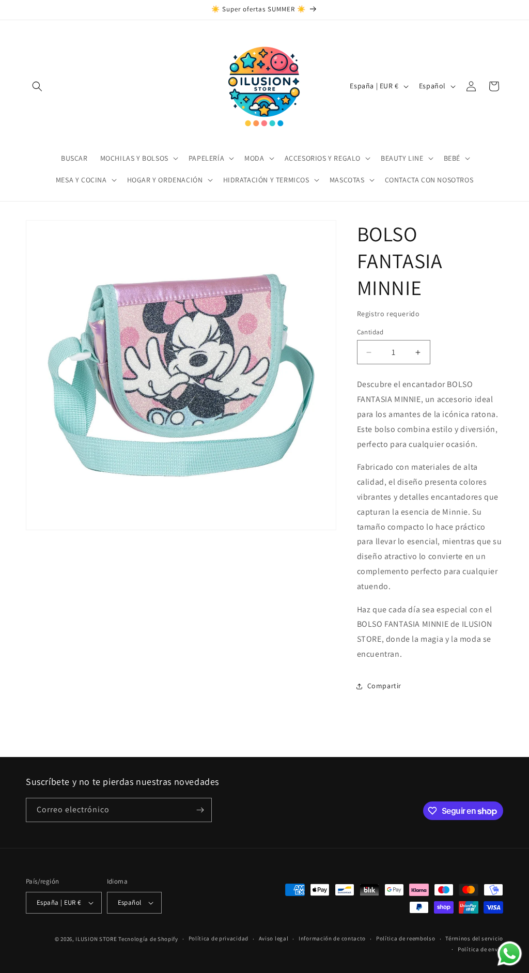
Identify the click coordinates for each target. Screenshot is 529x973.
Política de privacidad (218, 938)
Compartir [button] (384, 685)
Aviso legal (274, 938)
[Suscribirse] (200, 810)
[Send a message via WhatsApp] (509, 953)
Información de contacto (332, 938)
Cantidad (370, 332)
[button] (37, 86)
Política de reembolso (405, 938)
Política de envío (480, 949)
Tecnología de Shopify (148, 939)
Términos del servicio (474, 938)
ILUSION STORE (96, 939)
